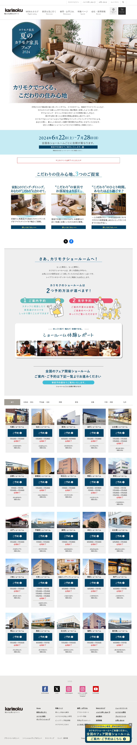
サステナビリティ (73, 2)
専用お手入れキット (84, 720)
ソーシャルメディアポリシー (32, 738)
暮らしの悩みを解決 (62, 712)
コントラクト (115, 2)
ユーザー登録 (81, 716)
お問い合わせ (103, 2)
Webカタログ (100, 708)
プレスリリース (120, 716)
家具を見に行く (41, 712)
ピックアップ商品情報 (62, 720)
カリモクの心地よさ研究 (63, 716)
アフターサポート (83, 712)
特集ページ (59, 708)
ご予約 (16, 433)
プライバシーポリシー (11, 738)
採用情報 (99, 720)
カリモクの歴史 (120, 712)
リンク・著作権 (62, 738)
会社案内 (99, 716)
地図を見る (17, 447)
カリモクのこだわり (62, 724)
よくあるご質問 (82, 724)
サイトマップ (49, 738)
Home (38, 708)
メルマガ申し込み (88, 2)
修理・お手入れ (82, 708)
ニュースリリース (121, 708)
